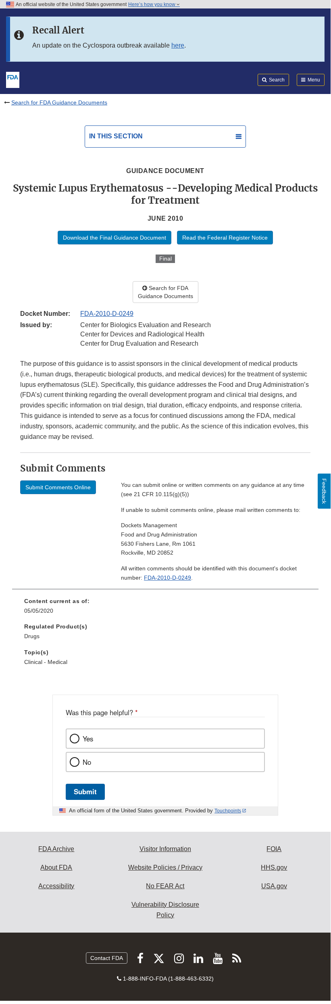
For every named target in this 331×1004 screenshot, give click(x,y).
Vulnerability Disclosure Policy (165, 909)
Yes (88, 738)
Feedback (324, 491)
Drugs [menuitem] (32, 636)
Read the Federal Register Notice (225, 237)
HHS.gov (274, 867)
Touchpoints (227, 811)
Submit (85, 791)
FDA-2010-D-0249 (106, 313)
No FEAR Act (165, 886)
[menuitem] (165, 609)
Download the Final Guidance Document (114, 237)
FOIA (273, 848)
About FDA (56, 867)
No (87, 762)
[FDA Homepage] (12, 79)
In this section (116, 136)
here (177, 45)
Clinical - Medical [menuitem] (45, 662)
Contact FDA (106, 958)
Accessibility (56, 886)
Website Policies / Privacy (165, 867)
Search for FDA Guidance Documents (59, 102)
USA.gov (274, 886)
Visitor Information (165, 848)
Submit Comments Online (58, 487)
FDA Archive (56, 848)
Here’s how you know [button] (152, 4)
